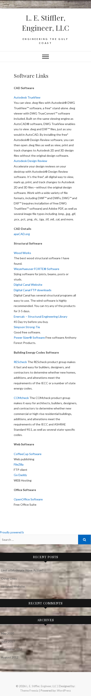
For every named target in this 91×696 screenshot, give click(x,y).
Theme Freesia (29, 690)
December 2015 (11, 649)
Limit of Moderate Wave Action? (22, 570)
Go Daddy (20, 475)
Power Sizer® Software (29, 337)
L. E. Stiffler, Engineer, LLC (45, 23)
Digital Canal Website (28, 284)
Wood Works (22, 253)
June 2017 (8, 641)
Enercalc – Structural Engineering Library (40, 316)
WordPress (64, 690)
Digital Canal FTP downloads (32, 290)
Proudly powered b (12, 532)
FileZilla (18, 464)
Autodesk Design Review (30, 161)
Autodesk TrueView (27, 97)
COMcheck (21, 398)
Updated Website (13, 586)
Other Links (9, 578)
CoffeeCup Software (27, 454)
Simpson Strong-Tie (27, 327)
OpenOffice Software (28, 499)
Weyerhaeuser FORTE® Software (36, 269)
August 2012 (9, 657)
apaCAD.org (22, 234)
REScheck (20, 362)
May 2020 (7, 633)
